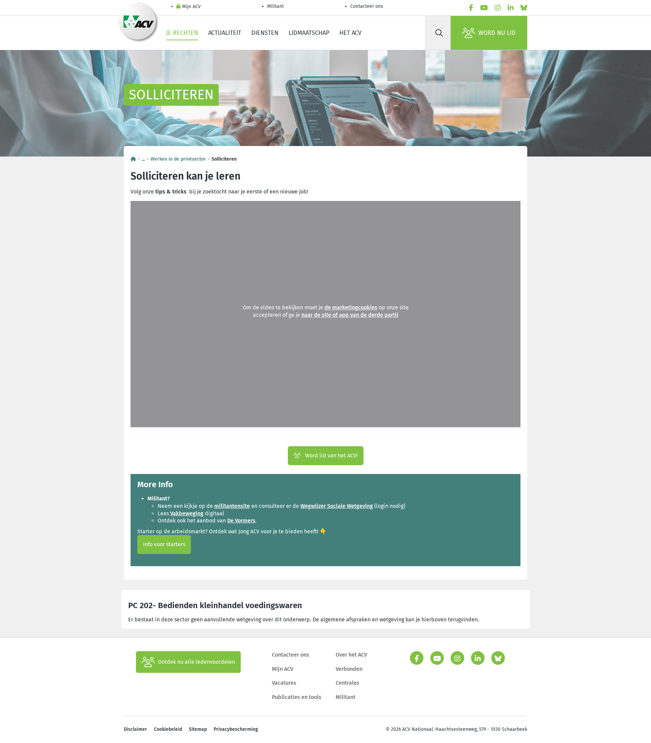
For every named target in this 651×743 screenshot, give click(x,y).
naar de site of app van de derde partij (349, 315)
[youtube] (484, 8)
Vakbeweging (186, 513)
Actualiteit (224, 33)
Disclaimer (135, 729)
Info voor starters (164, 544)
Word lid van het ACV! (331, 455)
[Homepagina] (133, 159)
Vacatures (284, 683)
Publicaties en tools (296, 697)
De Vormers (241, 520)
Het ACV (350, 33)
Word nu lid (497, 33)
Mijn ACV (191, 6)
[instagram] (497, 8)
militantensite (232, 506)
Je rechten (182, 33)
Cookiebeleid (168, 729)
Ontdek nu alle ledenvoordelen (196, 662)
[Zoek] (439, 33)
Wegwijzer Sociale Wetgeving (336, 506)
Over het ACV (351, 655)
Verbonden (349, 669)
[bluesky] (524, 8)
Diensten (264, 33)
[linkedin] (510, 8)
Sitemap (198, 729)
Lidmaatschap (309, 33)
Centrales (347, 683)
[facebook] (471, 8)
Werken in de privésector (178, 159)
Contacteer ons (366, 6)
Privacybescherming (236, 729)
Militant (275, 6)
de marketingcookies (350, 308)
